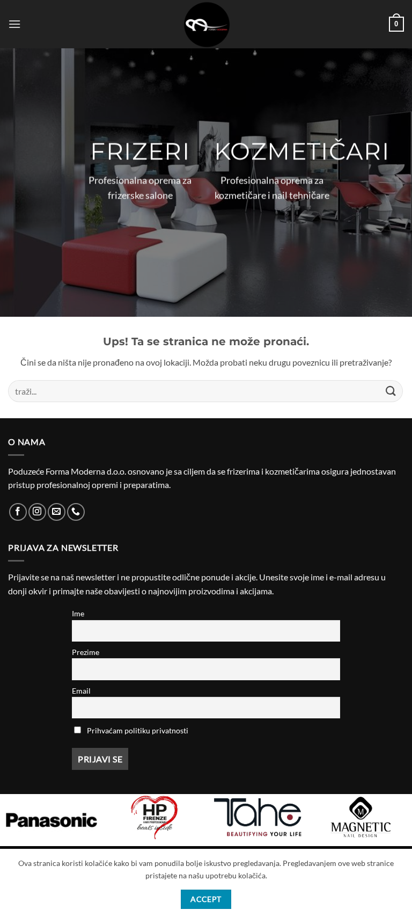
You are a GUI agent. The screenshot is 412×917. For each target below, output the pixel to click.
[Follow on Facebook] (18, 512)
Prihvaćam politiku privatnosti (137, 730)
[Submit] (391, 391)
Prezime (85, 652)
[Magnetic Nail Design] (360, 817)
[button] (14, 24)
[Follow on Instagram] (37, 512)
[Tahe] (257, 817)
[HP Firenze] (154, 817)
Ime (78, 613)
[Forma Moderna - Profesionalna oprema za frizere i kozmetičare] (206, 24)
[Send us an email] (56, 512)
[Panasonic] (51, 820)
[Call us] (76, 512)
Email (81, 690)
